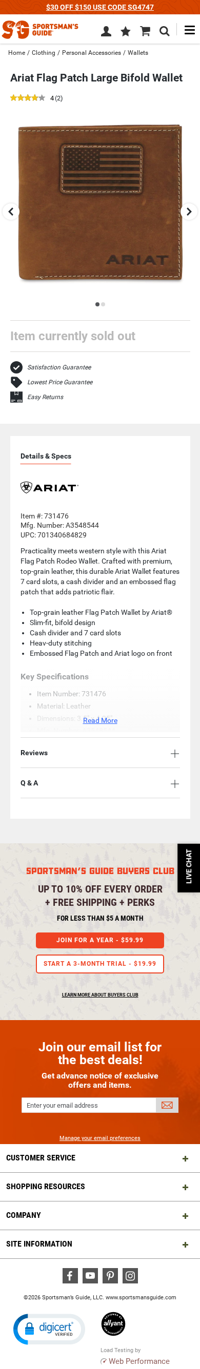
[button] (126, 32)
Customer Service (40, 1158)
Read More (100, 720)
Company (23, 1215)
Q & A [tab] (29, 783)
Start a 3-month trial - (100, 963)
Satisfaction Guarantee (59, 367)
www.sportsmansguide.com (141, 1297)
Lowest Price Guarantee (59, 382)
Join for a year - (100, 940)
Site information (39, 1244)
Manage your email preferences (100, 1138)
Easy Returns (45, 397)
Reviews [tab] (34, 753)
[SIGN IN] (106, 33)
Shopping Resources (45, 1186)
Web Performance (139, 1361)
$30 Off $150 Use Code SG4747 (100, 7)
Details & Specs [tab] (46, 456)
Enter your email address (62, 1105)
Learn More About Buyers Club (100, 995)
